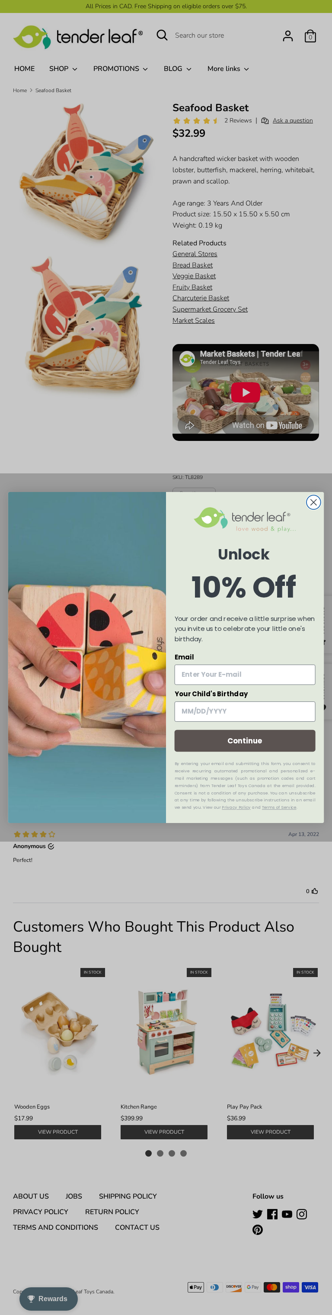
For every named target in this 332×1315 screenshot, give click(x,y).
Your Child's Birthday (211, 694)
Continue (244, 741)
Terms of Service (279, 807)
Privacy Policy (236, 807)
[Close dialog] (313, 502)
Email (184, 657)
